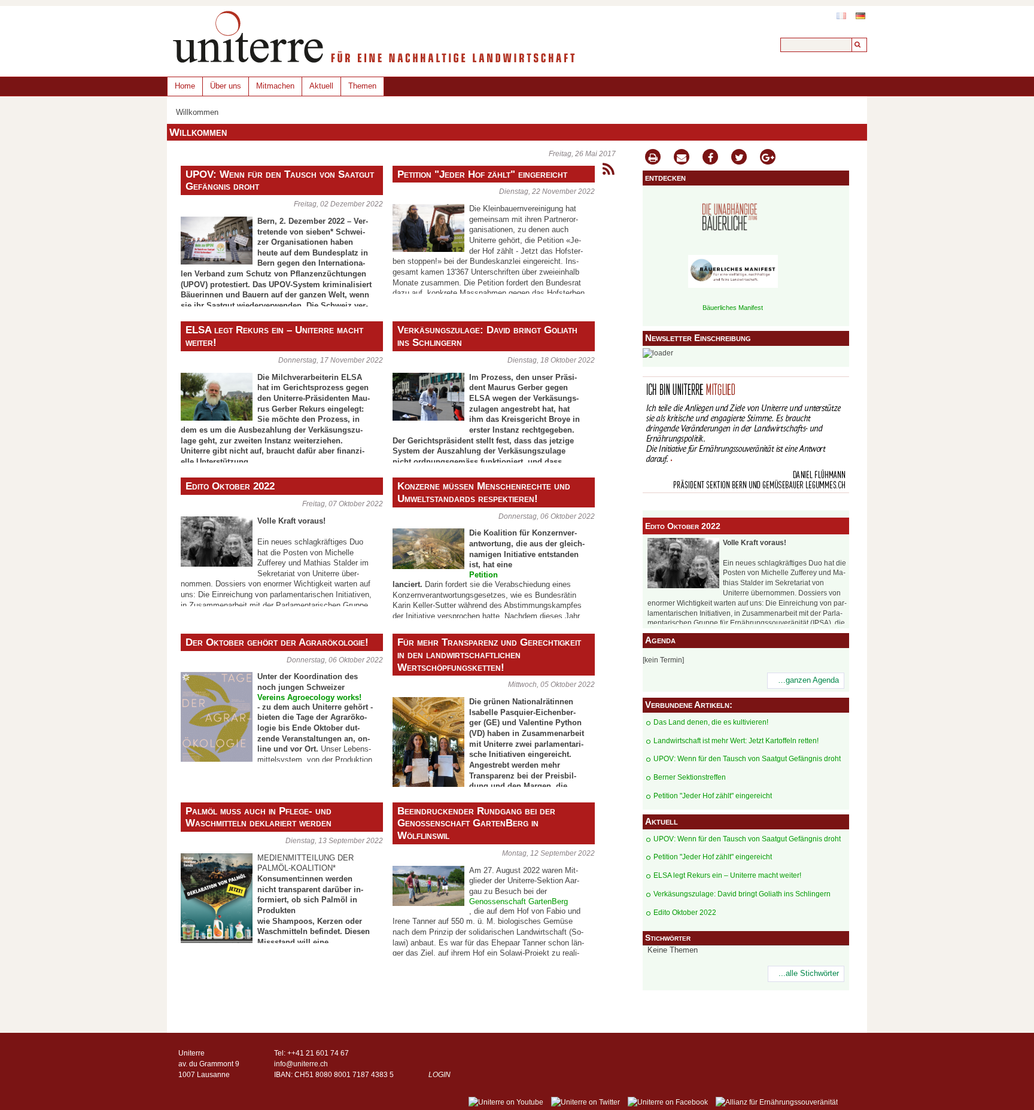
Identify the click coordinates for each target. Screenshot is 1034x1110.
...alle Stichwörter (808, 973)
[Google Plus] (768, 158)
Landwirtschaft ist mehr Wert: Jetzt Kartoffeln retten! (736, 741)
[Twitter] (739, 158)
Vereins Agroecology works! (309, 698)
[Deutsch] (860, 15)
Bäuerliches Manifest (732, 307)
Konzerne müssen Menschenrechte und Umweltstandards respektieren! (483, 492)
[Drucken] (653, 158)
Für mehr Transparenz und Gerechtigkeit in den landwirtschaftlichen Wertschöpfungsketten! (489, 654)
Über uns (225, 85)
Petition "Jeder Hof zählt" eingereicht (482, 174)
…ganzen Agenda (808, 680)
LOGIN (439, 1075)
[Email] (681, 158)
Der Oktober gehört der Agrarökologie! (277, 642)
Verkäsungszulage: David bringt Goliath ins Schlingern (487, 336)
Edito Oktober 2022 (230, 486)
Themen (362, 85)
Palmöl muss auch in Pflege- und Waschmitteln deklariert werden (258, 817)
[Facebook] (710, 158)
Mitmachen (275, 85)
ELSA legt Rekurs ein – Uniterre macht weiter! (274, 336)
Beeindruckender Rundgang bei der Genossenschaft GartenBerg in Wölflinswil (476, 823)
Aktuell (321, 85)
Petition (483, 575)
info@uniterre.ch (301, 1064)
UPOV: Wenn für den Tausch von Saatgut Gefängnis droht (279, 180)
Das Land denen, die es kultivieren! (710, 722)
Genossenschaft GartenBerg (518, 902)
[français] (841, 15)
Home (185, 85)
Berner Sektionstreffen (689, 777)
